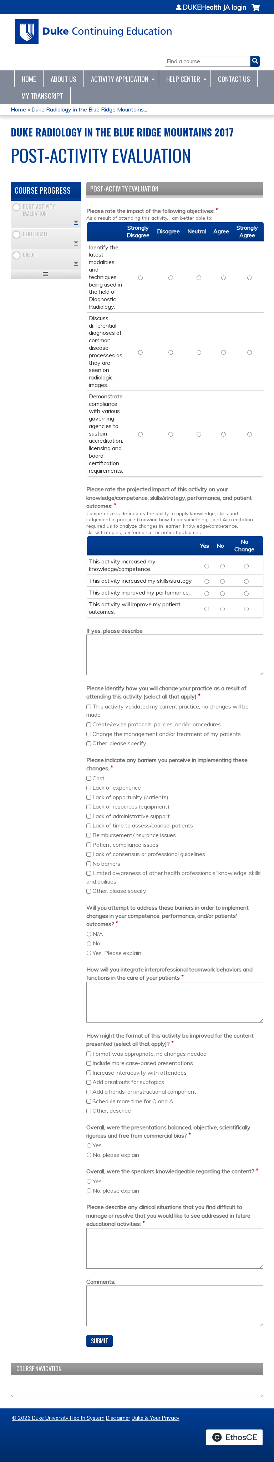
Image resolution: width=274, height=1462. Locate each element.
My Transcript (42, 95)
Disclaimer (118, 1418)
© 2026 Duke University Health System (58, 1418)
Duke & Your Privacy (155, 1418)
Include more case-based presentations (142, 1062)
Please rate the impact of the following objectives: (150, 210)
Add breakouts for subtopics (128, 1081)
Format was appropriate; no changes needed (149, 1053)
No (96, 943)
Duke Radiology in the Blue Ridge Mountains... (89, 109)
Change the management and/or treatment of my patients (166, 733)
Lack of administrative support (131, 816)
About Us (63, 79)
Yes (97, 1145)
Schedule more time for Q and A (132, 1101)
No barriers (106, 863)
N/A (98, 934)
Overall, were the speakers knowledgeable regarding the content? (170, 1171)
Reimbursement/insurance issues (134, 835)
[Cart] (256, 11)
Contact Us (234, 79)
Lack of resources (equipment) (130, 806)
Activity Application (119, 79)
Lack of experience (116, 787)
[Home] (93, 31)
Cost (98, 778)
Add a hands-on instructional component (144, 1091)
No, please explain (116, 1154)
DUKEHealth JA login (214, 7)
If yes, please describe (114, 630)
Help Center (183, 79)
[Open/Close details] (76, 221)
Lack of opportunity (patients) (130, 797)
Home (29, 79)
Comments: (100, 1281)
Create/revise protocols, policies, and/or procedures (156, 724)
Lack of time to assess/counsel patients (142, 825)
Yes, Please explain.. (118, 952)
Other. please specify (119, 743)
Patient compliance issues (125, 844)
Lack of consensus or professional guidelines (148, 853)
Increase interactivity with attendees (139, 1072)
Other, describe (111, 1110)
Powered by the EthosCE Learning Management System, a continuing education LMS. (234, 1437)
